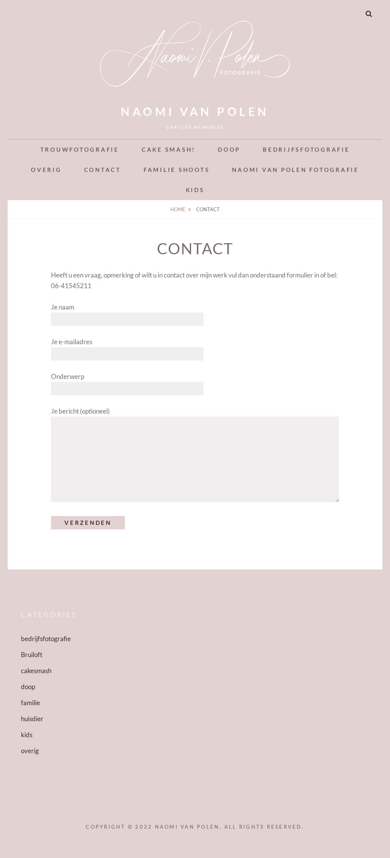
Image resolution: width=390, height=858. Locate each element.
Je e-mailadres (71, 342)
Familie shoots (177, 169)
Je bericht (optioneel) (80, 411)
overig (30, 751)
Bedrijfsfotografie (306, 149)
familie (30, 703)
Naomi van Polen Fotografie (295, 169)
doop (28, 687)
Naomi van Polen (195, 111)
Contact (102, 169)
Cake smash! (168, 149)
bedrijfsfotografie (46, 639)
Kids (195, 189)
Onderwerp (67, 376)
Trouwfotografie (79, 149)
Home (177, 209)
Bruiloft (31, 655)
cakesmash (36, 671)
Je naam (62, 307)
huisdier (32, 719)
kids (26, 735)
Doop (229, 149)
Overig (46, 169)
